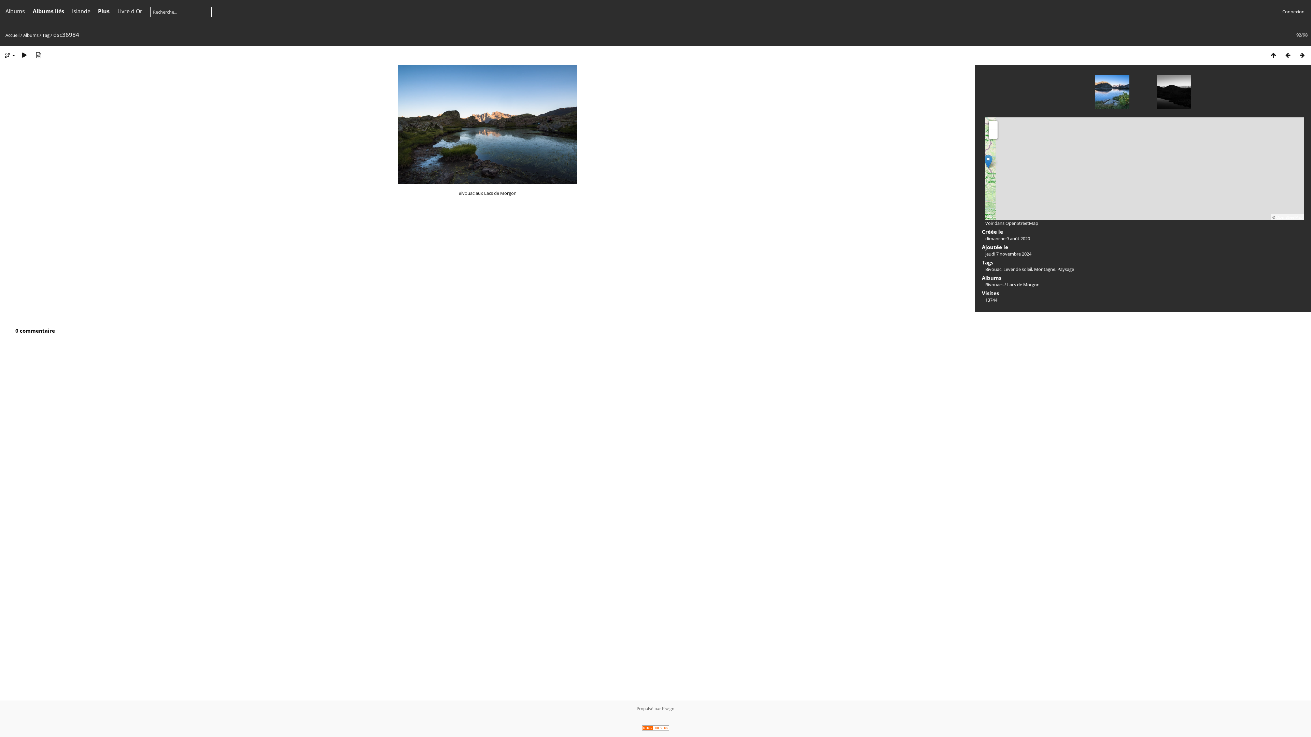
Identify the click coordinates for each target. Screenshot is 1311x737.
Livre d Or (129, 11)
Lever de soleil (1017, 269)
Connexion (1293, 12)
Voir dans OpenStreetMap (1011, 223)
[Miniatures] (1273, 55)
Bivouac (993, 269)
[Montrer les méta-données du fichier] (38, 55)
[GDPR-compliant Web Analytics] (655, 729)
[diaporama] (24, 55)
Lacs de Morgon (1023, 284)
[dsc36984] (988, 162)
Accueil (12, 35)
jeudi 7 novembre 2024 (1008, 254)
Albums (15, 11)
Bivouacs (994, 284)
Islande (81, 11)
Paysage (1065, 269)
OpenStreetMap (1289, 217)
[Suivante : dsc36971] (1302, 55)
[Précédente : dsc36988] (1288, 55)
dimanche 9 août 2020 (1007, 238)
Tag (46, 35)
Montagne (1044, 269)
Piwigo (668, 708)
